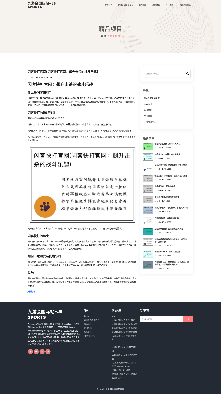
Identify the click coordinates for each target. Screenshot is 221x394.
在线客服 (169, 5)
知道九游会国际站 (125, 5)
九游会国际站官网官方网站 (123, 320)
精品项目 (143, 5)
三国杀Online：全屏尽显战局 (167, 251)
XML (114, 316)
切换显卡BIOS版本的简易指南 (167, 154)
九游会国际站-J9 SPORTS (42, 5)
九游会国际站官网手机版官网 (124, 328)
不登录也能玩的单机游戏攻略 (166, 197)
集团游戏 (156, 5)
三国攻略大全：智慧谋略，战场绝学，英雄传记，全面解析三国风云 (171, 263)
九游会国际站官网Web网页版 (124, 332)
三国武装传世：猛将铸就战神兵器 (168, 228)
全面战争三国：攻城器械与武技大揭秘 (170, 165)
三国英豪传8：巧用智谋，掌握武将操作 (171, 207)
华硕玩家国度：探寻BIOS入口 (167, 143)
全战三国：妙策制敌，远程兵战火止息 (170, 175)
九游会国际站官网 (116, 389)
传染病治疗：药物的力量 (165, 186)
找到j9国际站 (185, 5)
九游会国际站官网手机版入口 (124, 324)
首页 (103, 36)
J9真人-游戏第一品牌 (121, 370)
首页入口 (108, 5)
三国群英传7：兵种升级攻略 (166, 218)
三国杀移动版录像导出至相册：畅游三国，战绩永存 (170, 240)
